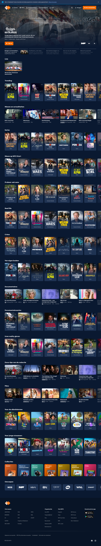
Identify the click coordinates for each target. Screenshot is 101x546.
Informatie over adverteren (45, 535)
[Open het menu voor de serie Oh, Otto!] (94, 134)
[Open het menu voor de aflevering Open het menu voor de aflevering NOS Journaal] (21, 111)
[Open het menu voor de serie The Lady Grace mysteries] (68, 439)
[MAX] (68, 487)
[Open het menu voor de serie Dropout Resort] (68, 340)
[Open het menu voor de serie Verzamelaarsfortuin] (68, 186)
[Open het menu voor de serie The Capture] (81, 238)
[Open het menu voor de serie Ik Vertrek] (55, 186)
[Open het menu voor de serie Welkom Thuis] (55, 439)
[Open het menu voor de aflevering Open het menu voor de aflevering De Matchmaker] (95, 390)
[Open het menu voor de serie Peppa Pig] (41, 413)
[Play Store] (89, 516)
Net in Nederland (74, 520)
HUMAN (6, 520)
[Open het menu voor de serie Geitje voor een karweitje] (94, 413)
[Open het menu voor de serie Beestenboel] (94, 160)
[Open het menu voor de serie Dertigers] (68, 134)
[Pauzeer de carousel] (94, 43)
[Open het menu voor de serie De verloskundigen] (94, 212)
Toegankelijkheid (48, 514)
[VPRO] (56, 487)
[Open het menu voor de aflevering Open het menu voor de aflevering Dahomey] (76, 366)
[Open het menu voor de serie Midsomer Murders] (15, 238)
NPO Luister (60, 523)
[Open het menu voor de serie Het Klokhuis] (81, 439)
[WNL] (79, 487)
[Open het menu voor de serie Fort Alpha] (15, 84)
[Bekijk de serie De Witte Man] (24, 322)
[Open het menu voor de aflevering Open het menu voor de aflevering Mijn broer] (76, 291)
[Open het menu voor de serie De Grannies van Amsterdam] (28, 84)
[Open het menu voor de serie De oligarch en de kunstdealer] (81, 314)
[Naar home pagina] (7, 8)
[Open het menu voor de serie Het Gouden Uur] (81, 264)
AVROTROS (7, 512)
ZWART (32, 517)
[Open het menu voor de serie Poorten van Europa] (41, 314)
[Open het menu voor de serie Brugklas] (41, 439)
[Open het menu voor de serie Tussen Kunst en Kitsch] (94, 186)
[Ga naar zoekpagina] (71, 7)
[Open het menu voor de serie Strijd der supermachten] (94, 314)
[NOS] (10, 487)
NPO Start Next (61, 517)
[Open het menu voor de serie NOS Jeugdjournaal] (28, 439)
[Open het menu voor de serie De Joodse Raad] (41, 264)
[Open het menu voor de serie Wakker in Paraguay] (81, 340)
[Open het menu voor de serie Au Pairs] (81, 186)
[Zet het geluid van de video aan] (89, 43)
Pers (46, 517)
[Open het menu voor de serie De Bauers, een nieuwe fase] (28, 160)
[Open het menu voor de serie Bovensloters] (28, 186)
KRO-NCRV (7, 523)
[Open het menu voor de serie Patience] (41, 238)
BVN (59, 520)
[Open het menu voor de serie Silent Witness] (68, 238)
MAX (19, 512)
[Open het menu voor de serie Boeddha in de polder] (15, 186)
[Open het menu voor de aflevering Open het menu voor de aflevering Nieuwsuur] (39, 111)
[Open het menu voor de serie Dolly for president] (41, 84)
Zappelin (60, 512)
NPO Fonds (73, 514)
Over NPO (47, 512)
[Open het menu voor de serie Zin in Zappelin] (28, 413)
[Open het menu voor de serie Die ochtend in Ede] (68, 314)
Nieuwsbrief (47, 520)
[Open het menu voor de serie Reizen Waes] (41, 160)
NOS (19, 514)
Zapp (59, 514)
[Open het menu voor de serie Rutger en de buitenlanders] (55, 160)
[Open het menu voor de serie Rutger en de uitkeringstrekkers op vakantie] (94, 340)
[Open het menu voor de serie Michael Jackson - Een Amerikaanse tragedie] (55, 314)
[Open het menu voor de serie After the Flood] (41, 186)
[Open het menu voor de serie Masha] (15, 413)
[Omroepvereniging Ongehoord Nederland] (44, 487)
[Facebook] (92, 541)
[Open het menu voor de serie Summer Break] (15, 439)
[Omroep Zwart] (91, 487)
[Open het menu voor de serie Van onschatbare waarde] (81, 84)
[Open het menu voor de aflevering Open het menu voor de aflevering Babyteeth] (76, 390)
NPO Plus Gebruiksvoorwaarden (24, 535)
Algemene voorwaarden (10, 535)
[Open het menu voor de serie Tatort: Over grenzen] (94, 238)
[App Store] (89, 512)
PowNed (20, 523)
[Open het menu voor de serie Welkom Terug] (68, 84)
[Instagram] (95, 541)
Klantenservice (48, 526)
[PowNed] (21, 487)
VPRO (32, 512)
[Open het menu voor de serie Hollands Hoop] (68, 264)
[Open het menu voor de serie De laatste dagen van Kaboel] (15, 160)
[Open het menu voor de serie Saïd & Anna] (55, 413)
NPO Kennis (73, 512)
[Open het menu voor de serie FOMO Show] (55, 84)
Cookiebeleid (35, 535)
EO (5, 517)
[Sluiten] (98, 2)
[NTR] (33, 487)
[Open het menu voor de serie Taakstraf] (94, 439)
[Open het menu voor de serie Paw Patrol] (68, 413)
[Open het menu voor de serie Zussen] (41, 134)
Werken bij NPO (48, 523)
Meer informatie (53, 2)
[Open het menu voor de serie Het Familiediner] (81, 212)
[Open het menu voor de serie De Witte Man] (28, 314)
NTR (19, 517)
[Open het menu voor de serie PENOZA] (81, 134)
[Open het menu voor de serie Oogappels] (94, 264)
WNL (32, 514)
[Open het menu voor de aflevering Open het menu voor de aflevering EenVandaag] (58, 111)
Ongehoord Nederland (23, 520)
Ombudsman (74, 517)
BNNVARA (7, 514)
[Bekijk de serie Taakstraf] (90, 447)
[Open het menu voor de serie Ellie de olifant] (81, 413)
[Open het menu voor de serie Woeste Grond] (94, 84)
